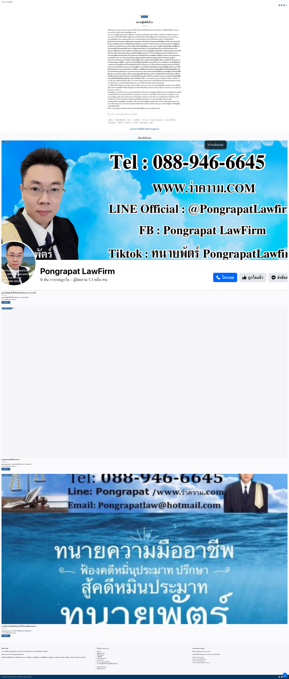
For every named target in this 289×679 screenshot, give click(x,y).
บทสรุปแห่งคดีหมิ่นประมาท (10, 459)
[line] (284, 5)
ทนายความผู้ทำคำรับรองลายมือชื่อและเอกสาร (107, 663)
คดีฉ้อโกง (111, 120)
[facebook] (279, 5)
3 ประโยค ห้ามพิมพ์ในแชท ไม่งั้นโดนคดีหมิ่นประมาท (19, 626)
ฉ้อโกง (129, 120)
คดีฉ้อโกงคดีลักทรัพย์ (120, 120)
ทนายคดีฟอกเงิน (6, 141)
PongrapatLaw (201, 660)
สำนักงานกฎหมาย (144, 122)
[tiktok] (282, 5)
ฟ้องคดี (135, 122)
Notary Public (100, 660)
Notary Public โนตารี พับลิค (103, 662)
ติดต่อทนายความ (101, 668)
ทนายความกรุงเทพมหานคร (156, 120)
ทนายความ (144, 17)
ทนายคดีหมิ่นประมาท (7, 308)
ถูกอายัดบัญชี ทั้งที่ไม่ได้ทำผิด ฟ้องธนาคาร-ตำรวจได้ (19, 293)
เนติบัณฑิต (99, 656)
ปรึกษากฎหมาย (112, 122)
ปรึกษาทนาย (128, 122)
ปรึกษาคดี (120, 122)
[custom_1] (286, 5)
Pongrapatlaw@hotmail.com (203, 662)
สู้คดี (151, 122)
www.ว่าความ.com (8, 676)
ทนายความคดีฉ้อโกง (133, 114)
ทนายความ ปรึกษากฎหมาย (122, 114)
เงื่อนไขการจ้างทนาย (101, 667)
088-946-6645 (200, 657)
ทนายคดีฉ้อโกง (136, 120)
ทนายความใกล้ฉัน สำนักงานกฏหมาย (144, 129)
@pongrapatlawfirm (201, 659)
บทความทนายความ (101, 658)
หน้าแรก (99, 651)
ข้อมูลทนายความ (101, 653)
